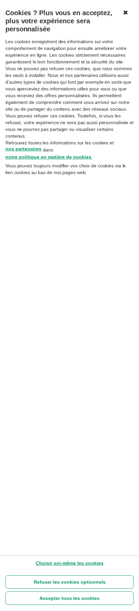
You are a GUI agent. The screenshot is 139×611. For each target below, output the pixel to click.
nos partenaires (23, 148)
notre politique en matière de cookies (48, 157)
